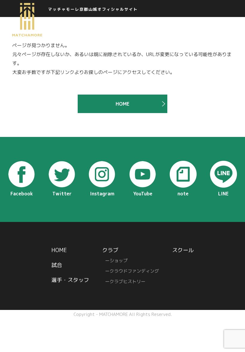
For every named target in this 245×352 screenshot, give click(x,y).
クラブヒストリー (128, 281)
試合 (56, 265)
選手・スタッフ (70, 280)
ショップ (119, 260)
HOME (122, 104)
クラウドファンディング (134, 271)
